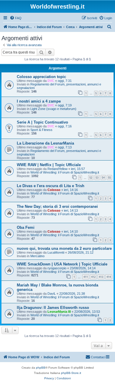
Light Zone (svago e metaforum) (53, 109)
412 (93, 277)
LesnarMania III (59, 311)
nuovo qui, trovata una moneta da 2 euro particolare (64, 248)
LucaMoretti (55, 252)
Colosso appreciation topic (41, 76)
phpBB (40, 367)
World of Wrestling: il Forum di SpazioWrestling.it (64, 172)
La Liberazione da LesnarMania (45, 143)
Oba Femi (25, 227)
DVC (50, 80)
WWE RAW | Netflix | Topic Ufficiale (49, 165)
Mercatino (37, 256)
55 (109, 177)
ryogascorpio (56, 268)
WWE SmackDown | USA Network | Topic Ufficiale (62, 264)
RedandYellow (57, 169)
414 (108, 277)
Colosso (53, 190)
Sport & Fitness (41, 130)
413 (101, 277)
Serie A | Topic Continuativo (42, 122)
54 (103, 177)
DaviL (51, 293)
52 (90, 177)
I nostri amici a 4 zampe (39, 101)
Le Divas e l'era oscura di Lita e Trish (50, 186)
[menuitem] (16, 18)
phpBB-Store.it (71, 373)
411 (85, 277)
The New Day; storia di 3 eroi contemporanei (57, 206)
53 (97, 177)
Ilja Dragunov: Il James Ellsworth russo (53, 307)
